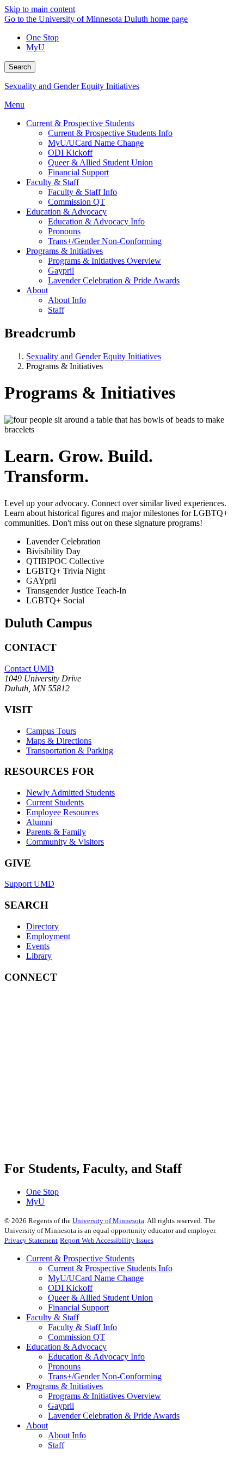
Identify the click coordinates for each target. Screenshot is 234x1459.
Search (20, 67)
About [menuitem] (37, 290)
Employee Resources (62, 812)
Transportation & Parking (69, 750)
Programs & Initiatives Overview (104, 1396)
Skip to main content (39, 9)
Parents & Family (56, 832)
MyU (35, 47)
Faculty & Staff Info (82, 1327)
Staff (56, 1445)
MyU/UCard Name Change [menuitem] (96, 142)
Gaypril (61, 1405)
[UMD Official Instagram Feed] (86, 1047)
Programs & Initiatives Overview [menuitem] (104, 260)
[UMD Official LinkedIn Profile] (86, 1106)
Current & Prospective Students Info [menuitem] (110, 133)
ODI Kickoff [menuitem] (70, 152)
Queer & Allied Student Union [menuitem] (100, 162)
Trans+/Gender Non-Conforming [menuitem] (105, 241)
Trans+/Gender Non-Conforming (105, 1376)
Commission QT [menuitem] (76, 201)
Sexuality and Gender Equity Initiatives (71, 86)
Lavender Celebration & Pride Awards (114, 1415)
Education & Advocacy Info (96, 1356)
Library (39, 955)
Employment (48, 936)
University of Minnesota (108, 1221)
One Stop (42, 37)
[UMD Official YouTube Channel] (86, 1076)
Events (38, 946)
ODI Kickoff (70, 1287)
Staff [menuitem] (56, 310)
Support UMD (29, 883)
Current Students (55, 802)
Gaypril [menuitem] (61, 270)
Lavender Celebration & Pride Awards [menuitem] (114, 280)
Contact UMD (29, 668)
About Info (67, 1435)
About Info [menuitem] (67, 300)
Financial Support (78, 1307)
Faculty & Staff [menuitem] (52, 182)
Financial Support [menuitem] (78, 172)
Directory (42, 926)
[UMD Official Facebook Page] (86, 1017)
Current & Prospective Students (80, 1258)
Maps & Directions (58, 740)
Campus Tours (51, 731)
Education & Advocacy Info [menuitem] (96, 221)
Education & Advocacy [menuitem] (66, 211)
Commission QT (76, 1337)
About (37, 1425)
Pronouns (64, 1366)
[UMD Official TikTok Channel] (86, 1135)
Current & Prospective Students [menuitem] (80, 123)
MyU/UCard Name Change (96, 1278)
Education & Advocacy (66, 1346)
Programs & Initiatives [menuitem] (64, 251)
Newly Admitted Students (70, 792)
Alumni (39, 822)
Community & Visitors (65, 841)
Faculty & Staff (52, 1317)
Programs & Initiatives (64, 1386)
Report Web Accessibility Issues (106, 1240)
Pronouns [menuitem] (64, 231)
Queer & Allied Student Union (100, 1297)
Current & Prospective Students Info (110, 1268)
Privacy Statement (31, 1240)
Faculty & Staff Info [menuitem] (82, 192)
